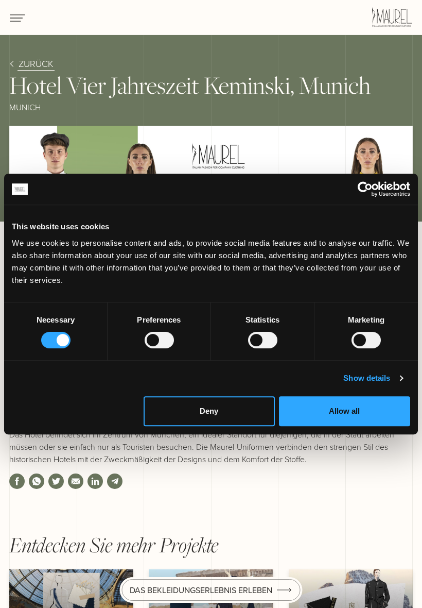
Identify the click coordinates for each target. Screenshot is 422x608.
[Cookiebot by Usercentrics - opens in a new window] (365, 189)
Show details (366, 378)
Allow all (344, 411)
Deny (209, 411)
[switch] (159, 340)
